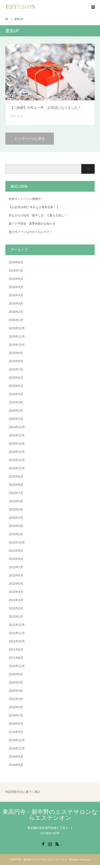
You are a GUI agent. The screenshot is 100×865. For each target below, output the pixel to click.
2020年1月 (16, 707)
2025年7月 (16, 369)
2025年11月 (17, 336)
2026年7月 (16, 270)
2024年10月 (17, 443)
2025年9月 (16, 353)
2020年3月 (16, 690)
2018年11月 (17, 748)
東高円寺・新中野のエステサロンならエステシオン (50, 815)
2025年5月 (16, 386)
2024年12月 (17, 427)
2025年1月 (16, 419)
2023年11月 (17, 460)
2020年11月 (17, 666)
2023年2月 (16, 534)
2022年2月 (16, 608)
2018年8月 (16, 765)
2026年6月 (16, 279)
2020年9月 (16, 674)
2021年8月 (16, 658)
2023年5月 (16, 509)
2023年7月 (16, 493)
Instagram (50, 843)
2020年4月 (16, 682)
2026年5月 (16, 287)
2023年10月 (17, 468)
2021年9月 (16, 649)
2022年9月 (16, 550)
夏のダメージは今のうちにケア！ (30, 232)
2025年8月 (16, 361)
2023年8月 (16, 485)
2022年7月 (16, 567)
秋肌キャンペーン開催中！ (26, 199)
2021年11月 (17, 633)
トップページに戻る (29, 139)
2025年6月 (16, 377)
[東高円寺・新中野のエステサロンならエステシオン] (20, 7)
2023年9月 (16, 476)
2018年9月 (16, 756)
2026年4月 (16, 295)
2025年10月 (17, 344)
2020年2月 (16, 699)
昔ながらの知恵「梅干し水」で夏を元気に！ (38, 215)
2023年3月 (16, 526)
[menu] (92, 7)
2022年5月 (16, 583)
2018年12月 (17, 740)
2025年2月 (16, 410)
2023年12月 (17, 452)
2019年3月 (16, 732)
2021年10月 (17, 641)
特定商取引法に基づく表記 (22, 792)
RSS (57, 843)
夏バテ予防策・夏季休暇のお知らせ (32, 223)
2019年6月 (16, 723)
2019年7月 (16, 715)
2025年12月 (17, 328)
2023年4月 (16, 517)
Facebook (43, 843)
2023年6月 (16, 501)
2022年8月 (16, 559)
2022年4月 (16, 592)
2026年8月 (16, 262)
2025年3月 (16, 402)
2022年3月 (16, 600)
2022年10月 (17, 542)
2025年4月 (16, 394)
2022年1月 (16, 616)
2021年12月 (17, 625)
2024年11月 (17, 435)
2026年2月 (16, 312)
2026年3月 (16, 303)
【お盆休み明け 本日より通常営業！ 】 (34, 207)
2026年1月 (16, 320)
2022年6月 (16, 575)
